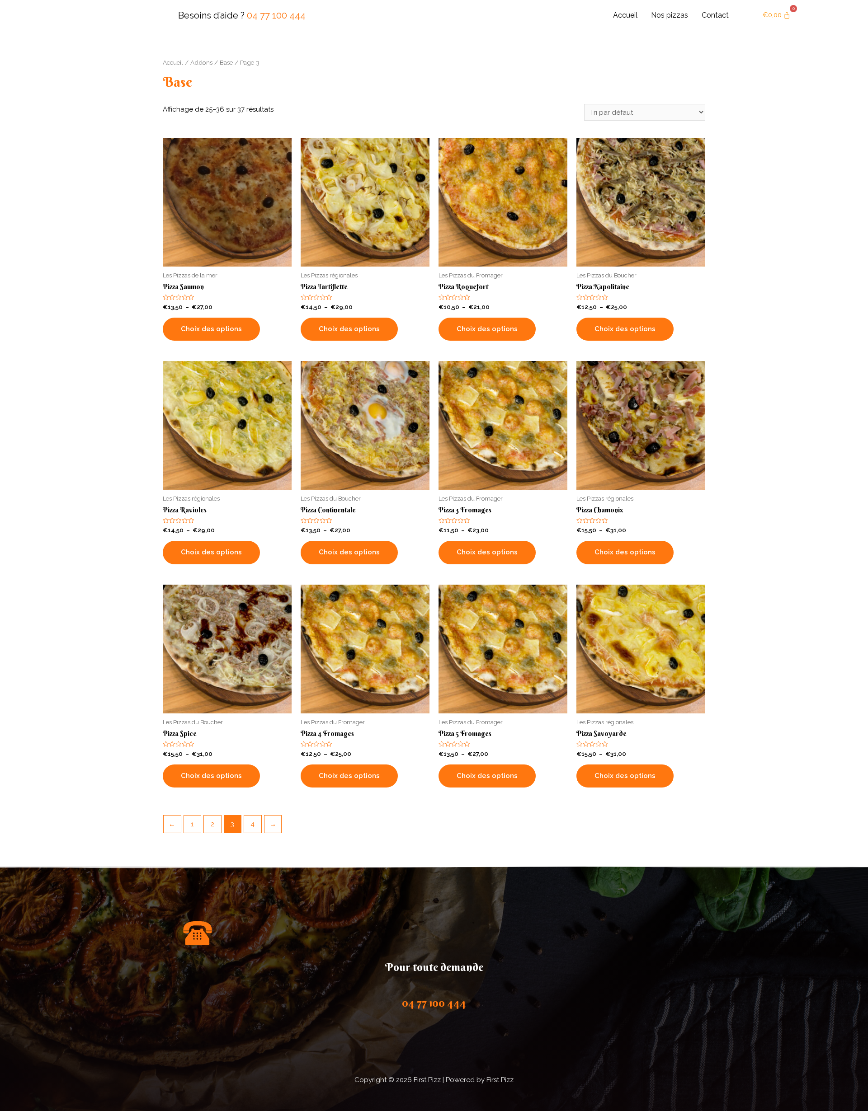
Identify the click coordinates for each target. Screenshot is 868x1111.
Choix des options (211, 329)
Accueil (625, 15)
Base (226, 62)
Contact (715, 15)
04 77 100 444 (276, 15)
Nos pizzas (669, 15)
